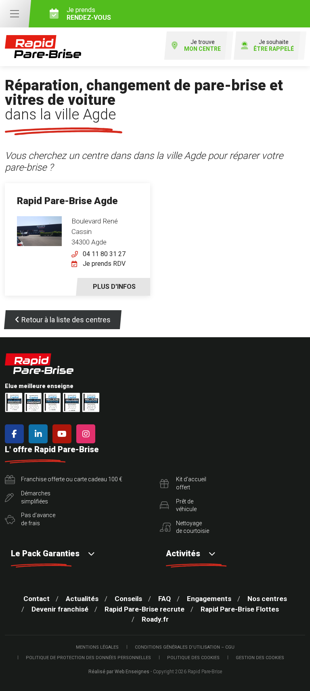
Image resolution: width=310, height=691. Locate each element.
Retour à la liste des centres (66, 319)
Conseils (128, 599)
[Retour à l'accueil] (43, 46)
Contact (36, 599)
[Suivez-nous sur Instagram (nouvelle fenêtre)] (87, 433)
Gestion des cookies (260, 657)
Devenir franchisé (59, 609)
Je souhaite (273, 45)
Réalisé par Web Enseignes (118, 671)
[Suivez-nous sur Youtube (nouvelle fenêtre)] (63, 433)
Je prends (89, 13)
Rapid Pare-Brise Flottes (240, 609)
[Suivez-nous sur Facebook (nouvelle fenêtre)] (16, 433)
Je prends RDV (104, 263)
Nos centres (267, 599)
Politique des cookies (193, 657)
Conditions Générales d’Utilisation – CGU (185, 647)
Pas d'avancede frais (38, 519)
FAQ (164, 599)
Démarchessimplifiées (35, 497)
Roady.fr (155, 619)
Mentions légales (97, 647)
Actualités (82, 599)
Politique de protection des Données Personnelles (88, 657)
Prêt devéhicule (186, 505)
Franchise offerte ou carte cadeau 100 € (71, 479)
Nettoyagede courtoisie (192, 527)
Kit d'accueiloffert (191, 483)
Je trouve (202, 45)
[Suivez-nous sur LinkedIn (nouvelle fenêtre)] (40, 433)
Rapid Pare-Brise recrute (144, 609)
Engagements (209, 599)
